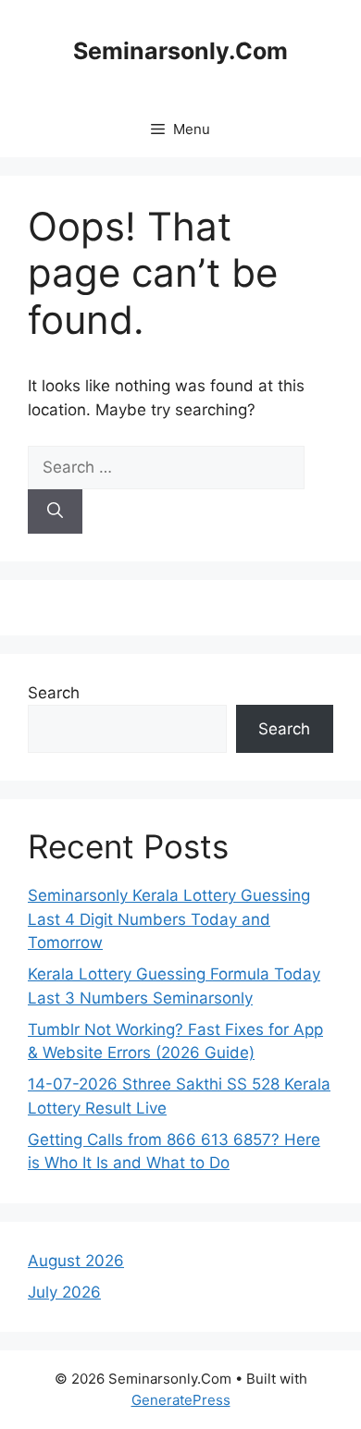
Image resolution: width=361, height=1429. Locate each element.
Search (54, 693)
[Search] (55, 511)
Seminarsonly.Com (180, 51)
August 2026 (76, 1260)
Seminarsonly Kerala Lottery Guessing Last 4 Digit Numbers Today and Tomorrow (169, 919)
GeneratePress (180, 1400)
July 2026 (64, 1292)
